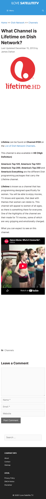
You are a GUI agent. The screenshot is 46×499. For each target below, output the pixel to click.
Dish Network (17, 22)
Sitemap (7, 465)
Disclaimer (8, 485)
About (6, 458)
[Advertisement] (23, 116)
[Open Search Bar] (43, 10)
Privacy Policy (9, 478)
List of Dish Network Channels (20, 146)
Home (4, 22)
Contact (7, 462)
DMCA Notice (9, 481)
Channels (33, 22)
